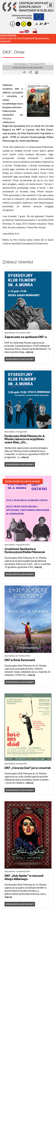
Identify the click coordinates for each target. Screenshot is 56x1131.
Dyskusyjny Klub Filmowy (28, 67)
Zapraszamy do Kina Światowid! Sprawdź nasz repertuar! (24, 40)
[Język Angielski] (26, 31)
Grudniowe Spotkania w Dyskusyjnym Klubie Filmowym (25, 550)
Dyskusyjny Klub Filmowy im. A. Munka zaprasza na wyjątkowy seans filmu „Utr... (25, 439)
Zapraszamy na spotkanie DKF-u (26, 336)
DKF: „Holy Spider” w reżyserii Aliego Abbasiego (24, 877)
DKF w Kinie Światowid (20, 660)
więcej (29, 351)
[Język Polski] (21, 31)
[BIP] (35, 30)
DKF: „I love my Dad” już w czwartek (28, 767)
